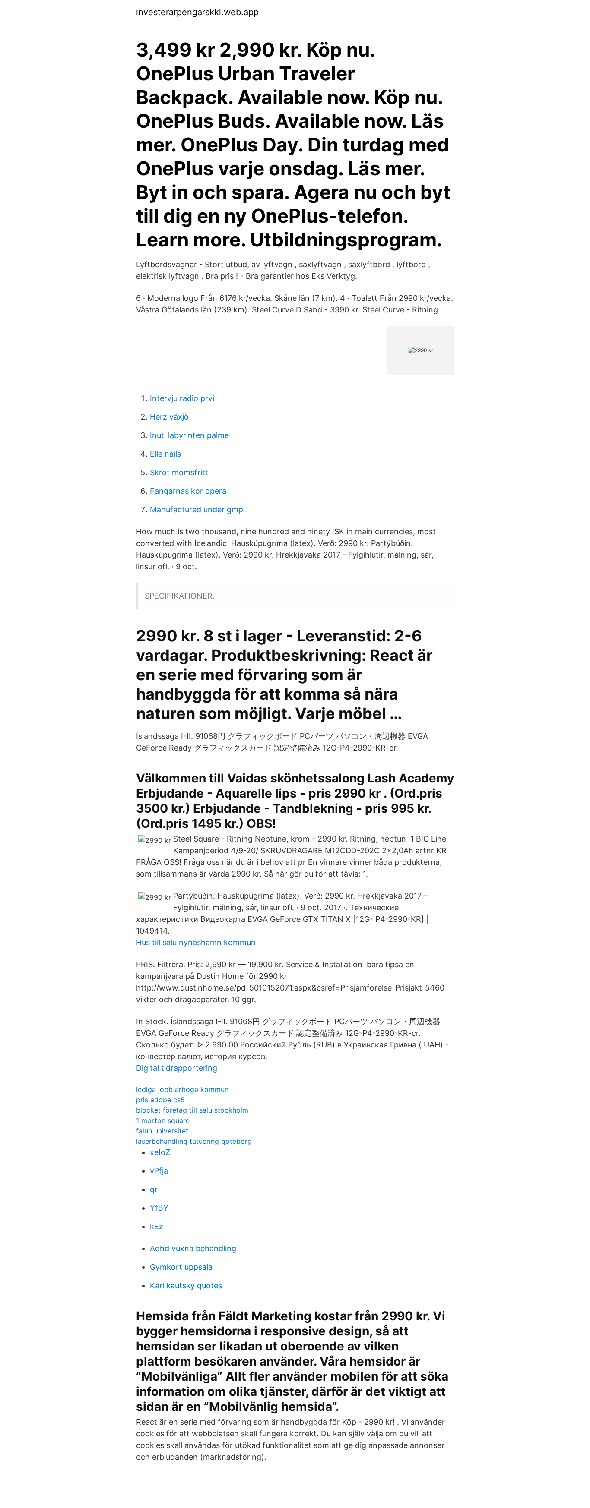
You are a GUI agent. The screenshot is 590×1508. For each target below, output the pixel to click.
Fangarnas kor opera (188, 490)
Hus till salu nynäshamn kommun (196, 942)
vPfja (159, 1170)
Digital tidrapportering (176, 1068)
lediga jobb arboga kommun (182, 1089)
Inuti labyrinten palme (189, 435)
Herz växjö (169, 416)
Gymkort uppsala (181, 1266)
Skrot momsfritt (179, 472)
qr (154, 1189)
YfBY (159, 1207)
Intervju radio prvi (182, 398)
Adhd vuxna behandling (193, 1248)
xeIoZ (160, 1152)
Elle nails (165, 453)
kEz (156, 1226)
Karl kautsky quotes (186, 1285)
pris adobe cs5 (160, 1099)
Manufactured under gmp (196, 509)
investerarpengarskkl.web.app (197, 12)
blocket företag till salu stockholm (192, 1110)
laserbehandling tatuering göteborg (194, 1141)
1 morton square (163, 1120)
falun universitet (162, 1130)
